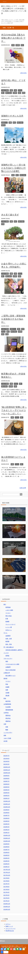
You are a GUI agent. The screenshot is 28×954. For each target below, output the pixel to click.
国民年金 (8, 715)
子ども (20, 90)
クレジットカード (10, 624)
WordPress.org (10, 930)
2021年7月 (6, 755)
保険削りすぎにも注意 (12, 116)
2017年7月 (6, 884)
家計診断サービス (10, 675)
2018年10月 (6, 841)
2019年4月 (6, 824)
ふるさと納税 (9, 610)
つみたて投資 (5, 90)
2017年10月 (6, 875)
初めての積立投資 (10, 670)
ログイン (8, 924)
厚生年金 (8, 718)
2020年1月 (6, 798)
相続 (7, 661)
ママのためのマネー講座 (12, 664)
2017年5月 (6, 889)
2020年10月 (6, 772)
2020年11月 (6, 770)
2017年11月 (6, 872)
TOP (12, 21)
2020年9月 (6, 775)
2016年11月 (6, 906)
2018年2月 (6, 864)
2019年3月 (6, 827)
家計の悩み (8, 92)
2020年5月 (6, 787)
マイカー (8, 613)
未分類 (5, 741)
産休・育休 (9, 644)
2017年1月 (6, 901)
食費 (7, 690)
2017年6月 (6, 886)
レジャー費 (9, 627)
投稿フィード (9, 926)
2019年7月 (6, 815)
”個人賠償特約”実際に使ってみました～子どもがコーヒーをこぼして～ (14, 410)
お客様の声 (7, 672)
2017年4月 (6, 892)
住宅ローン (4, 122)
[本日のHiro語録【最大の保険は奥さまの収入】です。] (14, 61)
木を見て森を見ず (10, 215)
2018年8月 (6, 846)
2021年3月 (6, 764)
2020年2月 (6, 795)
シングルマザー (8, 732)
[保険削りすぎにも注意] (14, 141)
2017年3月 (6, 895)
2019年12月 (6, 801)
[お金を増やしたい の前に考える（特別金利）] (14, 292)
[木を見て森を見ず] (14, 240)
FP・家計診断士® (9, 647)
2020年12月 (6, 767)
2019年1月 (6, 832)
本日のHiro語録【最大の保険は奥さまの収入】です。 (13, 38)
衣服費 (7, 687)
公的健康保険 (7, 704)
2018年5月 (6, 855)
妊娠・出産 (9, 638)
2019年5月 (6, 821)
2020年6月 (6, 784)
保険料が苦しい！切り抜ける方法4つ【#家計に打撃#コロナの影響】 (13, 168)
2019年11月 (6, 804)
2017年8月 (6, 881)
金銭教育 (8, 635)
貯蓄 (24, 92)
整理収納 (8, 607)
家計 (22, 45)
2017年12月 (6, 869)
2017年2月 (6, 898)
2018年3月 (6, 861)
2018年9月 (6, 844)
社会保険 (8, 707)
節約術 (3, 125)
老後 (19, 92)
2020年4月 (6, 790)
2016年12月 (6, 903)
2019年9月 (6, 809)
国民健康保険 (9, 709)
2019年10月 (6, 807)
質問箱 (7, 655)
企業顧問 (8, 667)
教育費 (14, 92)
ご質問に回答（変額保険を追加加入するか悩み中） (13, 319)
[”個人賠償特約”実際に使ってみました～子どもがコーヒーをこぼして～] (14, 434)
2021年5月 (6, 761)
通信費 (7, 695)
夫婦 (15, 90)
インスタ (6, 652)
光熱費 (7, 692)
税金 (7, 684)
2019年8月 (6, 812)
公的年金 (6, 712)
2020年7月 (6, 781)
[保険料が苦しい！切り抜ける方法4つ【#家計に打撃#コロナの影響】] (14, 191)
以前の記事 (23, 488)
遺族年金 (8, 721)
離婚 (7, 729)
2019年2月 (6, 829)
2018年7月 (6, 849)
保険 (13, 45)
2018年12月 (6, 835)
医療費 (17, 45)
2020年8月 (6, 778)
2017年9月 (6, 878)
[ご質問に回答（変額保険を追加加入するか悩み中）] (14, 350)
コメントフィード (10, 928)
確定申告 (8, 701)
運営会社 (2, 941)
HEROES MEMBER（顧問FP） (14, 650)
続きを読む (24, 73)
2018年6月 (6, 852)
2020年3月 (6, 792)
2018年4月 (6, 858)
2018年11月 (6, 838)
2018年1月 (6, 866)
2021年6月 (6, 758)
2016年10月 (6, 909)
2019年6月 (6, 818)
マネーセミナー (8, 658)
